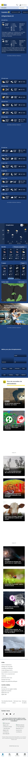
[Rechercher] (17, 5)
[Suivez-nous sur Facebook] (3, 714)
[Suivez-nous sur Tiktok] (14, 714)
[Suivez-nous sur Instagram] (7, 714)
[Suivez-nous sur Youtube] (10, 714)
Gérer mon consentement (8, 674)
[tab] (22, 225)
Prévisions (22, 8)
